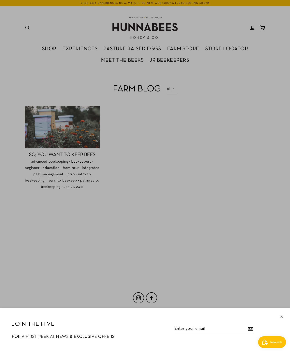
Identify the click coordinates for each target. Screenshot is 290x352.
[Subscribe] (250, 329)
